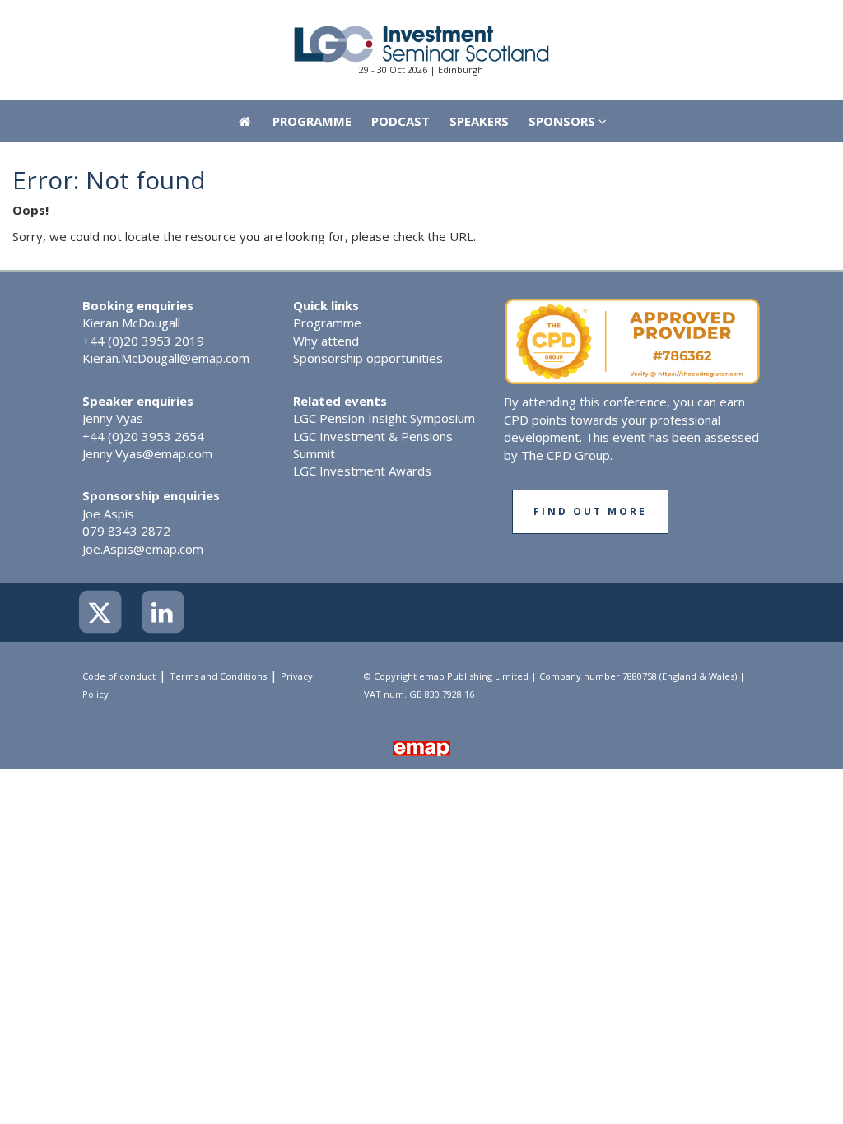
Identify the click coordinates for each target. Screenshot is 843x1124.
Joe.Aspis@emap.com (142, 549)
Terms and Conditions (218, 676)
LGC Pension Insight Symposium (384, 418)
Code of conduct (119, 676)
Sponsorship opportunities (368, 358)
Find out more (590, 511)
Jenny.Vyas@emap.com (147, 453)
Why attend (326, 340)
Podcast (400, 121)
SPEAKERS (479, 121)
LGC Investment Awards (362, 470)
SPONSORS (563, 121)
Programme (312, 121)
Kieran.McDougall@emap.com (165, 358)
